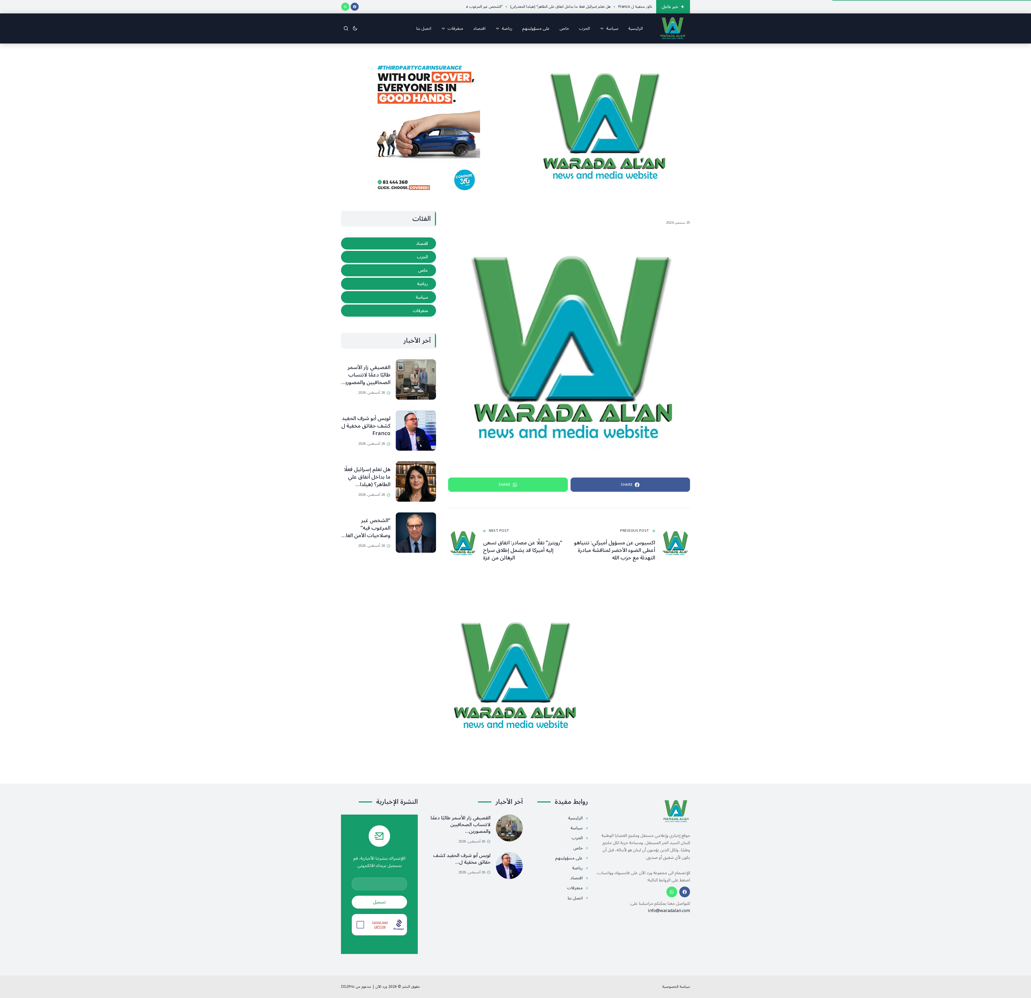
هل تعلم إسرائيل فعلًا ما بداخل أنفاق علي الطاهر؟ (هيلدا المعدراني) (367, 481)
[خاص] (388, 270)
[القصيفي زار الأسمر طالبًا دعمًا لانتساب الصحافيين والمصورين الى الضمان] (416, 379)
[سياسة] (388, 297)
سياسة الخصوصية (676, 986)
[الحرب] (388, 257)
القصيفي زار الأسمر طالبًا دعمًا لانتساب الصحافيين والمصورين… (461, 824)
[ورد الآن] (673, 28)
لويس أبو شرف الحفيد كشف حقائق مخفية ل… (462, 858)
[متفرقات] (388, 311)
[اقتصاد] (388, 243)
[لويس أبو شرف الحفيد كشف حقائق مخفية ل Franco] (416, 430)
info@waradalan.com (669, 910)
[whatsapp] (345, 7)
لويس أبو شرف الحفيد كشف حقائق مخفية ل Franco (365, 426)
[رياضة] (388, 284)
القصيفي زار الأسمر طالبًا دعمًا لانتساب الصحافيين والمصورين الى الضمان (366, 379)
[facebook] (355, 7)
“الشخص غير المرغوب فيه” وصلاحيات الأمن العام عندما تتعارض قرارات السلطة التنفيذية (366, 535)
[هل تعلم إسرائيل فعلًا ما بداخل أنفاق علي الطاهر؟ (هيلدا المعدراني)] (416, 481)
